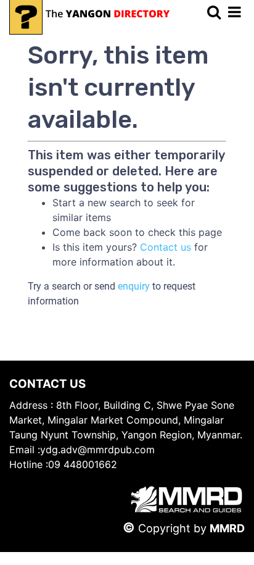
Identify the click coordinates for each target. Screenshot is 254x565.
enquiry (134, 286)
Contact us (165, 247)
